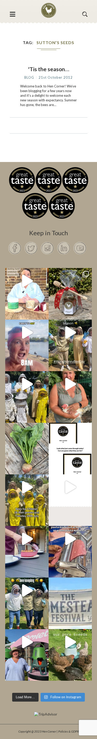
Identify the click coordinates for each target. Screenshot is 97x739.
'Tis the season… (48, 69)
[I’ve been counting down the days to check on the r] (70, 436)
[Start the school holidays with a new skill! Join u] (70, 487)
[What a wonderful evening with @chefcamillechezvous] (27, 539)
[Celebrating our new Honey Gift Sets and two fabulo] (70, 281)
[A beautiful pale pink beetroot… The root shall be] (27, 436)
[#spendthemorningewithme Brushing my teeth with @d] (27, 332)
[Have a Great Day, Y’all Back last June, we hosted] (70, 590)
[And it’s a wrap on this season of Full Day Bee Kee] (70, 332)
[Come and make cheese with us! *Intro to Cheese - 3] (27, 281)
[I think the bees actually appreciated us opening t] (27, 590)
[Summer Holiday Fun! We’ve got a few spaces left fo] (27, 487)
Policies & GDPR (68, 731)
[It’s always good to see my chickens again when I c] (70, 384)
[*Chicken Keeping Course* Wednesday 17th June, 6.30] (70, 642)
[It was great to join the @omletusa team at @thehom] (27, 642)
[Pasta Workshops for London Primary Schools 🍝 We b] (70, 539)
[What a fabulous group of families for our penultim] (27, 384)
